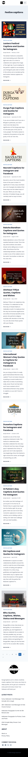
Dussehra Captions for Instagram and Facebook (12, 427)
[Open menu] (24, 2)
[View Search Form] (21, 3)
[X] (8, 745)
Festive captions (7, 40)
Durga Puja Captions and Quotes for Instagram (13, 111)
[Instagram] (11, 745)
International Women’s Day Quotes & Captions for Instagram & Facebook (14, 360)
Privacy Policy (6, 736)
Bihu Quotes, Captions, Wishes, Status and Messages (14, 615)
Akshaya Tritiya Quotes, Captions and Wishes (11, 292)
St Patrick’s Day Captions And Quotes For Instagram (13, 492)
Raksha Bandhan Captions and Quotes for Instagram (13, 230)
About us (4, 733)
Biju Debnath (7, 52)
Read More (7, 80)
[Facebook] (5, 745)
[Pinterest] (3, 745)
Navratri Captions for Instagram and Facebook (13, 171)
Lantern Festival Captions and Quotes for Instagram (13, 46)
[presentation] (14, 29)
